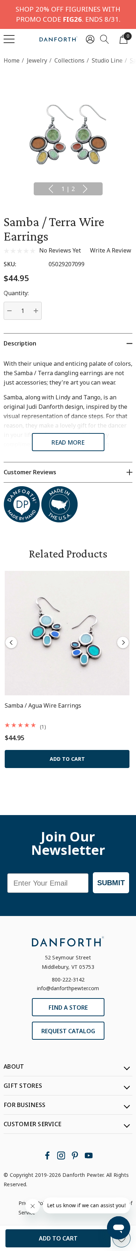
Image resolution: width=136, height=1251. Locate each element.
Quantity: (16, 293)
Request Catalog (68, 1031)
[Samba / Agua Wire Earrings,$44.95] (67, 633)
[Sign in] (90, 39)
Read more (68, 442)
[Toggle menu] (9, 39)
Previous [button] (51, 189)
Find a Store (68, 1008)
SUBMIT (111, 883)
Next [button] (85, 189)
